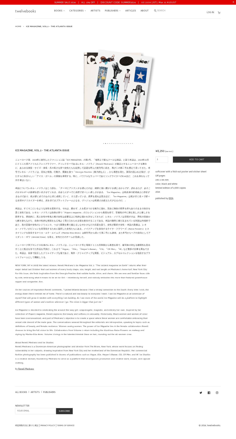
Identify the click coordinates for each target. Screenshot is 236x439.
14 (128, 143)
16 (132, 143)
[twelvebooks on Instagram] (217, 393)
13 (126, 143)
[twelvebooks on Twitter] (201, 393)
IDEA (171, 198)
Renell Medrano (26, 369)
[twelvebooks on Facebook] (209, 393)
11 (122, 143)
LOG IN (210, 12)
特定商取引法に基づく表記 (26, 425)
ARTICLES (130, 11)
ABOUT (145, 11)
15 (130, 143)
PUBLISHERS (112, 11)
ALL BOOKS (21, 392)
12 (124, 143)
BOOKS (58, 11)
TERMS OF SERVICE (65, 425)
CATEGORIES (76, 11)
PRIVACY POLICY (47, 425)
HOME (18, 26)
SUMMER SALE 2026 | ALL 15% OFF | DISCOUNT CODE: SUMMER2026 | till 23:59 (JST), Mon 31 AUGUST (115, 3)
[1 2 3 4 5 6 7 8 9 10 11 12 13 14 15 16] (118, 89)
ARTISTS (96, 11)
